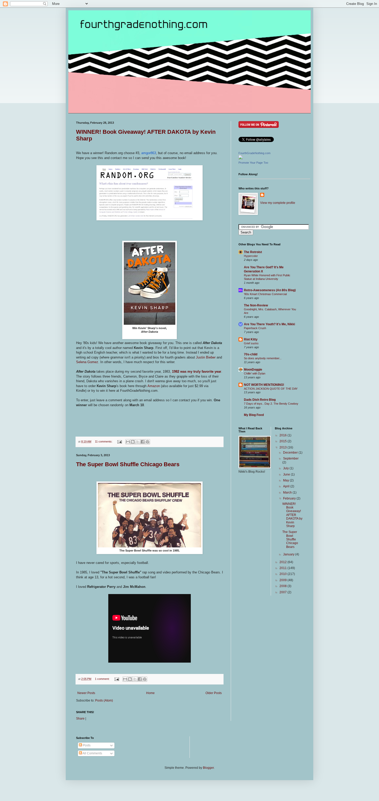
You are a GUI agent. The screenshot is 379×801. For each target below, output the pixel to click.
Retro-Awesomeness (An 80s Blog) (270, 290)
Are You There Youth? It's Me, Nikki (269, 324)
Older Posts (213, 693)
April (286, 486)
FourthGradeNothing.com (254, 153)
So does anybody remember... (263, 358)
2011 (283, 568)
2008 (283, 586)
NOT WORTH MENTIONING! (264, 385)
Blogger (208, 768)
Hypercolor (251, 255)
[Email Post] (119, 441)
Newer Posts (86, 693)
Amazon (153, 386)
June (287, 474)
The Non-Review (256, 305)
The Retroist (253, 252)
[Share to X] (137, 441)
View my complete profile (277, 203)
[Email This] (127, 441)
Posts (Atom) (104, 700)
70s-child (250, 354)
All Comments (92, 753)
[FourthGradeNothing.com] (240, 158)
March (288, 492)
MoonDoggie (253, 369)
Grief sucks (251, 343)
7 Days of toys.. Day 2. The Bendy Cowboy (271, 403)
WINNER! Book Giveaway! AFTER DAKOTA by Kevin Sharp (292, 515)
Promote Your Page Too (253, 162)
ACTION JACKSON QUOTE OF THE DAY (271, 388)
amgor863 (148, 153)
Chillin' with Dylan (254, 373)
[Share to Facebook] (142, 441)
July (286, 468)
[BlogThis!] (132, 441)
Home (150, 693)
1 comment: (102, 678)
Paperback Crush (255, 328)
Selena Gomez (87, 362)
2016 (283, 435)
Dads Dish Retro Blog (260, 400)
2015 (283, 441)
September (291, 458)
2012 (283, 562)
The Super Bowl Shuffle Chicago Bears (127, 464)
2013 (283, 447)
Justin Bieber (206, 357)
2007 (283, 592)
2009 (283, 580)
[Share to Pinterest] (147, 441)
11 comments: (104, 441)
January (289, 554)
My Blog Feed (254, 415)
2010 (283, 574)
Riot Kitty (251, 339)
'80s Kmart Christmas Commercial (265, 294)
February (289, 498)
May (286, 480)
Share (80, 718)
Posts (86, 745)
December (291, 452)
